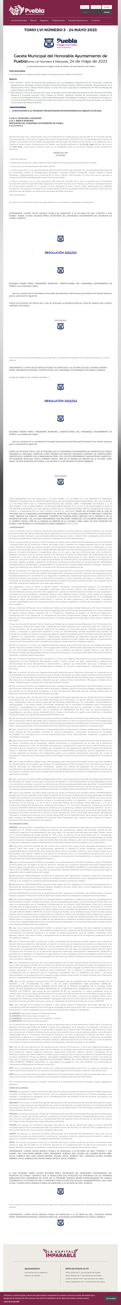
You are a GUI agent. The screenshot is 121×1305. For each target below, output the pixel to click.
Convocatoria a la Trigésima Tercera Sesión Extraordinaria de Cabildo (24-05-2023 (46, 74)
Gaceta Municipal (19, 20)
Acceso (107, 7)
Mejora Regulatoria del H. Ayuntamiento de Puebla (85, 1282)
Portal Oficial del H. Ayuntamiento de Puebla (83, 1272)
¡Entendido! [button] (111, 1298)
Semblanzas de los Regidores (36, 1272)
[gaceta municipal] (26, 9)
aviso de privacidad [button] (11, 1301)
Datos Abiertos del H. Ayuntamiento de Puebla (84, 1275)
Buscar (107, 12)
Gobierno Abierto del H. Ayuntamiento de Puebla (85, 1279)
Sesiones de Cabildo (32, 1275)
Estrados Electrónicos (78, 20)
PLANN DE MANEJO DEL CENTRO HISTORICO (29, 377)
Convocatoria (17, 71)
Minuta (13, 79)
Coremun (95, 20)
